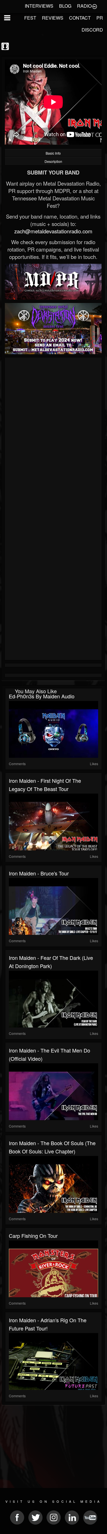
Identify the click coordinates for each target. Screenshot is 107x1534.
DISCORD (92, 29)
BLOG (65, 6)
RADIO (84, 6)
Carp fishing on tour (33, 1235)
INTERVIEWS (39, 6)
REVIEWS (52, 17)
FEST (30, 17)
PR (99, 17)
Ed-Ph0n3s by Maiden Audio (41, 696)
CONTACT (80, 17)
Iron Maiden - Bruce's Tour (39, 873)
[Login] (94, 6)
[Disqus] (53, 435)
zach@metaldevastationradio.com (53, 231)
